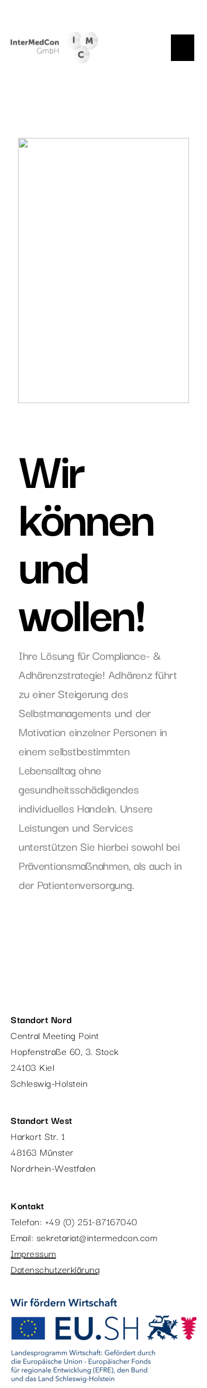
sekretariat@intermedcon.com (97, 1237)
